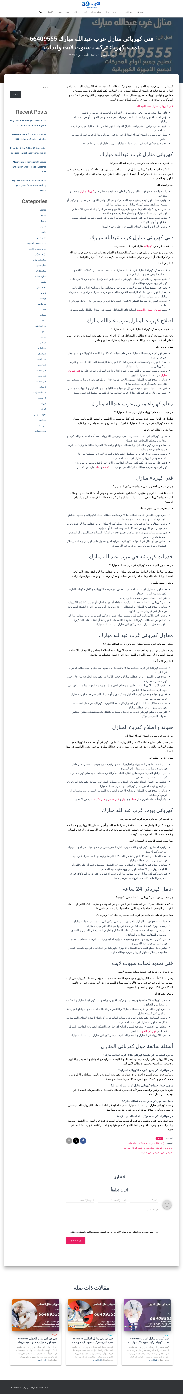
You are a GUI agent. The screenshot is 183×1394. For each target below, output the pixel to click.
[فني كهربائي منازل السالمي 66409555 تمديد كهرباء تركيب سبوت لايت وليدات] (91, 1315)
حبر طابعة (42, 304)
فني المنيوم (41, 359)
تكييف (85, 12)
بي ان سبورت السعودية (36, 243)
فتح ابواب (42, 348)
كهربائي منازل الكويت (149, 309)
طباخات (43, 337)
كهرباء (159, 1138)
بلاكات (106, 467)
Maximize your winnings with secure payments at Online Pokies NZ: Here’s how (28, 167)
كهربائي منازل (166, 1152)
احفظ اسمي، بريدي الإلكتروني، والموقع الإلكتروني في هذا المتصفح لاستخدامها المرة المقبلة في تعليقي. (112, 1232)
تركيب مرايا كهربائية (164, 1148)
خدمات (43, 315)
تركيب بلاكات (159, 1143)
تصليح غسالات (40, 276)
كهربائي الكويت (147, 1031)
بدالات (43, 232)
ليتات (98, 467)
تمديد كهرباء (137, 1148)
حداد (133, 799)
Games (43, 210)
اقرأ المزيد (153, 1360)
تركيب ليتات (132, 1143)
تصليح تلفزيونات (39, 260)
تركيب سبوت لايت (145, 1143)
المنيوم (43, 226)
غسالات (43, 343)
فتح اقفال (42, 354)
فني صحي (113, 799)
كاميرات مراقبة (39, 392)
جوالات (76, 12)
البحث (45, 87)
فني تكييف (99, 799)
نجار (124, 799)
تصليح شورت (148, 1148)
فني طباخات (41, 381)
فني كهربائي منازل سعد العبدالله (155, 106)
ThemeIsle (14, 1388)
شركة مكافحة (40, 326)
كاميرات (50, 12)
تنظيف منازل (96, 12)
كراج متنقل (117, 12)
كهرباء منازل (87, 191)
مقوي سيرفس (40, 414)
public (43, 215)
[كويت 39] (91, 5)
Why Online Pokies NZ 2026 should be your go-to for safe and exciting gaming (28, 185)
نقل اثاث (129, 12)
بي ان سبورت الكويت (37, 249)
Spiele (43, 221)
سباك (107, 12)
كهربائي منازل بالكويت (150, 1152)
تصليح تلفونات (40, 265)
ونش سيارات (40, 431)
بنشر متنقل (41, 237)
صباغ (67, 12)
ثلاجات (59, 12)
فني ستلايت (140, 12)
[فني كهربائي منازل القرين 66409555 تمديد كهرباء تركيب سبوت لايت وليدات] (147, 1315)
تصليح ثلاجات (40, 271)
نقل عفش (42, 425)
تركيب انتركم (40, 254)
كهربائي (148, 246)
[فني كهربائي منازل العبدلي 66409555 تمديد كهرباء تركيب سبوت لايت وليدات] (35, 1315)
